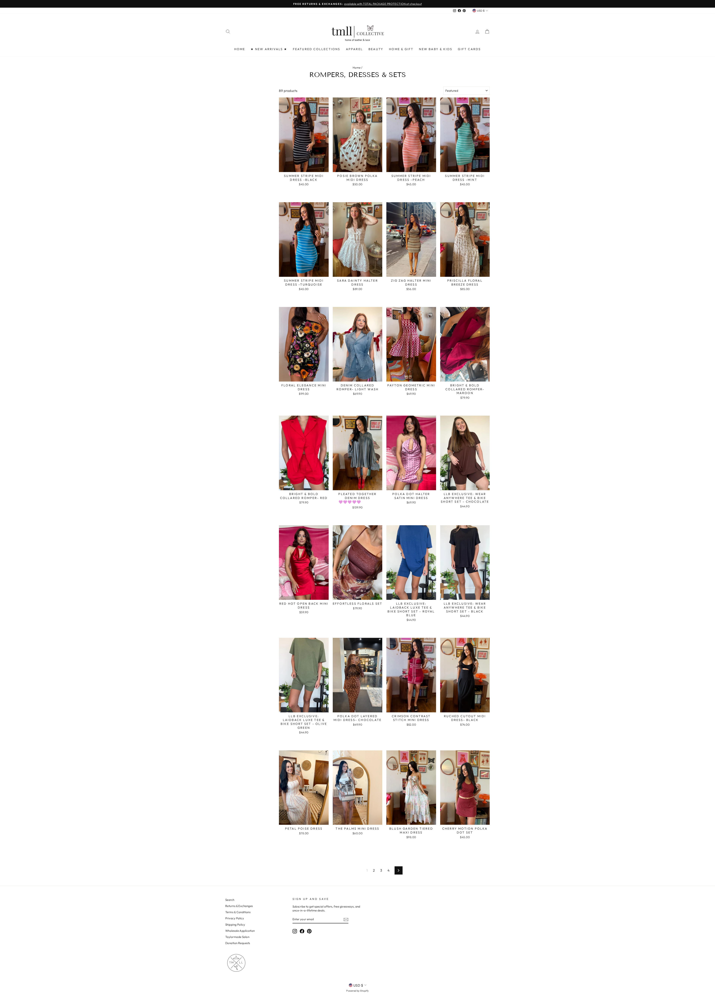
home (239, 49)
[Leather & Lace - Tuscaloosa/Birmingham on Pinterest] (309, 931)
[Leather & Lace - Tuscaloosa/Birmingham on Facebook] (302, 931)
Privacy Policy (234, 918)
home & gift (401, 49)
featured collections (316, 49)
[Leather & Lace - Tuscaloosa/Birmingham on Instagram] (295, 931)
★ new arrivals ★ (269, 49)
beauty (375, 49)
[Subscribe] (346, 919)
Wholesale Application (240, 930)
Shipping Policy (235, 924)
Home (357, 67)
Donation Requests (237, 943)
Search (229, 900)
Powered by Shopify (357, 990)
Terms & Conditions (237, 912)
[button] (350, 502)
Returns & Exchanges (239, 906)
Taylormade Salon (237, 937)
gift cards (469, 49)
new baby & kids (435, 49)
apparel (354, 49)
